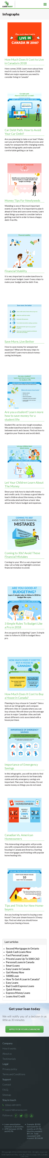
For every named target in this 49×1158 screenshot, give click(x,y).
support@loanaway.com (16, 1110)
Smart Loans (13, 965)
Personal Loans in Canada (20, 962)
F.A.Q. (5, 1089)
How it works (9, 1048)
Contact (6, 1084)
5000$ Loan (12, 975)
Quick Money (13, 989)
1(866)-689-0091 (13, 1105)
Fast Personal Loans (17, 955)
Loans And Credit (15, 996)
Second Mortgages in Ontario (22, 948)
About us (7, 1053)
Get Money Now (15, 972)
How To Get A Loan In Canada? (23, 979)
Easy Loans (12, 982)
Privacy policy (9, 1069)
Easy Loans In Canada (18, 969)
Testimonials (9, 1059)
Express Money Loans (18, 992)
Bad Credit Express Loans (20, 986)
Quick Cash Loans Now (18, 951)
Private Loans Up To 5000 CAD (22, 958)
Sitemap (6, 1095)
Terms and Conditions (13, 1074)
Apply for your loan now (24, 1029)
